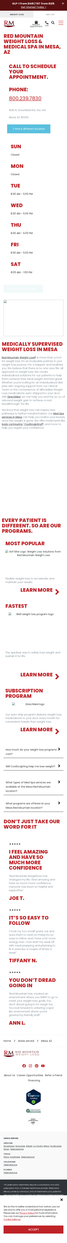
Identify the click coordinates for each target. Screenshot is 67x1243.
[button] (61, 1199)
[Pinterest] (36, 1066)
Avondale (20, 1146)
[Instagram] (30, 1066)
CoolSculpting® (33, 424)
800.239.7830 (25, 98)
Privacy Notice (27, 1212)
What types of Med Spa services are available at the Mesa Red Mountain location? (28, 787)
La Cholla (38, 1146)
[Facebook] (24, 1066)
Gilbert (29, 1146)
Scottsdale (55, 1146)
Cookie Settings (12, 1219)
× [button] (63, 3)
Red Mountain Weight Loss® (19, 357)
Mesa (46, 1146)
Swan (6, 1149)
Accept (33, 1229)
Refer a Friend (53, 1075)
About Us (9, 1075)
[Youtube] (43, 1066)
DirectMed (14, 397)
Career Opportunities (30, 1075)
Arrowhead (9, 1146)
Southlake (15, 1156)
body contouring (12, 424)
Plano (6, 1156)
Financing (34, 1080)
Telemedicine (17, 1149)
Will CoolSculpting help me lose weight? (30, 766)
